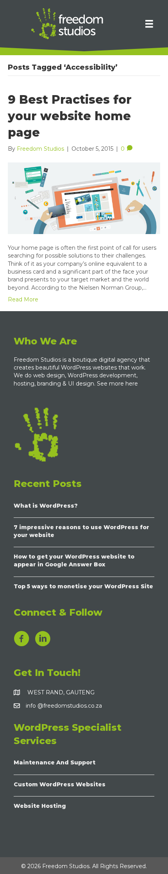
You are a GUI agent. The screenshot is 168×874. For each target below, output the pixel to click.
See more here (118, 383)
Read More (23, 299)
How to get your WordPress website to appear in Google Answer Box (74, 560)
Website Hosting (40, 805)
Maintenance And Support (54, 762)
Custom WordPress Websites (59, 784)
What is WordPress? (46, 505)
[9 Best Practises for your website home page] (84, 197)
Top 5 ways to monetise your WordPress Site (83, 586)
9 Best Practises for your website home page (70, 116)
